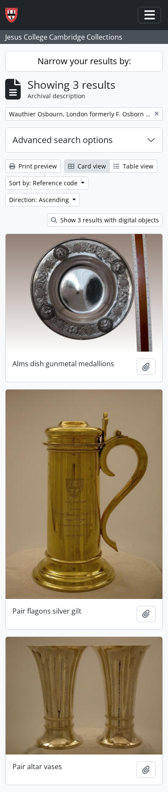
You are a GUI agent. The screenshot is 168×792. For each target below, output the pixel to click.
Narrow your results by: (84, 61)
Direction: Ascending (40, 200)
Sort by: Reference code (44, 183)
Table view (137, 166)
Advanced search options (62, 140)
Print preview (37, 166)
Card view (91, 166)
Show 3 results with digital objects (109, 220)
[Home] (15, 15)
